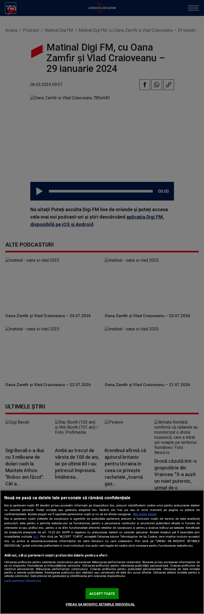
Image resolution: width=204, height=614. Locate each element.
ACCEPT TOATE (102, 594)
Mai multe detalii (144, 514)
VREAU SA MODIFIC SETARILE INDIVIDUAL (100, 604)
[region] (102, 552)
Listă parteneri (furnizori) (22, 581)
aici (36, 536)
